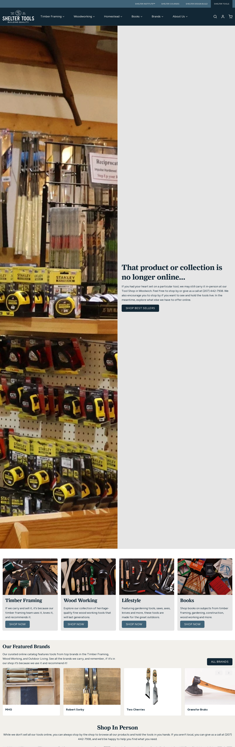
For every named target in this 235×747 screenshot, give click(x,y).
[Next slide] (228, 672)
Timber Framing (51, 16)
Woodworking (83, 16)
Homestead (111, 16)
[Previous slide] (219, 672)
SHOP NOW (17, 624)
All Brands (220, 661)
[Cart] (229, 16)
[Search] (214, 16)
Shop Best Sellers (140, 308)
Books (136, 16)
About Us (179, 16)
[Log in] (221, 16)
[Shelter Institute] (18, 16)
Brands (156, 16)
